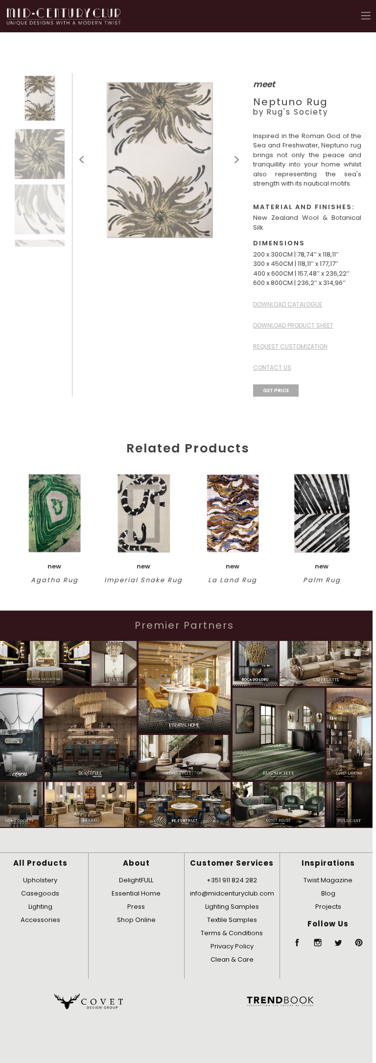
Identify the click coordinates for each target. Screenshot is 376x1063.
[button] (366, 15)
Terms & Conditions (232, 933)
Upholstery (40, 880)
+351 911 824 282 (232, 880)
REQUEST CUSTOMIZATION (290, 346)
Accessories (40, 919)
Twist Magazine (328, 880)
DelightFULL (136, 880)
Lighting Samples (232, 906)
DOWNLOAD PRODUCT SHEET (293, 325)
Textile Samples (232, 919)
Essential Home (136, 893)
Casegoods (40, 893)
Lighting (40, 906)
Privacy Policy (232, 946)
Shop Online (136, 919)
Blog (328, 893)
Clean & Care (232, 959)
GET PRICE (276, 390)
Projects (328, 906)
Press (136, 906)
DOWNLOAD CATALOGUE (287, 304)
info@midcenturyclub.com (232, 893)
